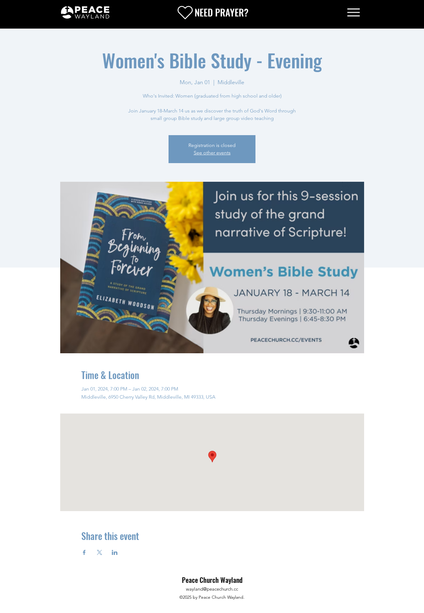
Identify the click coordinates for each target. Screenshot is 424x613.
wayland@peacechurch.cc (212, 589)
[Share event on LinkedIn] (115, 552)
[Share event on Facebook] (84, 552)
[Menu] (353, 12)
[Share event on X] (99, 552)
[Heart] (185, 12)
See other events (212, 153)
